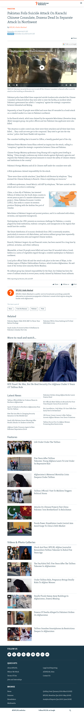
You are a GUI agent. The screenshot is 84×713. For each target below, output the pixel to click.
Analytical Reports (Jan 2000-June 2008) (57, 699)
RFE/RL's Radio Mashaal (18, 27)
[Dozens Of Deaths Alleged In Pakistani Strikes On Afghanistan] (19, 618)
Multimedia (11, 703)
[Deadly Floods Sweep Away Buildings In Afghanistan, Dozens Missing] (19, 601)
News (9, 691)
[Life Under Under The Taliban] (19, 448)
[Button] (74, 38)
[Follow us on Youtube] (9, 654)
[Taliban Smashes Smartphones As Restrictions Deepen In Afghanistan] (19, 634)
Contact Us (46, 676)
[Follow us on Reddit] (14, 654)
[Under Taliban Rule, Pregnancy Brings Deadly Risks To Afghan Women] (19, 585)
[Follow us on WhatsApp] (42, 654)
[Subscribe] (47, 654)
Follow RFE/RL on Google (47, 710)
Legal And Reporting (50, 668)
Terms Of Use (12, 676)
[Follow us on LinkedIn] (38, 654)
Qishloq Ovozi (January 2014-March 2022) (57, 691)
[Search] (70, 710)
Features (10, 695)
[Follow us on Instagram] (19, 654)
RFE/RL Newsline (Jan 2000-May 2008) (57, 695)
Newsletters (11, 699)
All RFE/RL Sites (48, 672)
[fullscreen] (75, 85)
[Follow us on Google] (24, 654)
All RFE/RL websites (18, 710)
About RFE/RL (12, 668)
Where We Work (13, 672)
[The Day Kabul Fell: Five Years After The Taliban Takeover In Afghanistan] (19, 569)
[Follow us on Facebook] (33, 654)
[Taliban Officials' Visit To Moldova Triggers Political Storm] (19, 496)
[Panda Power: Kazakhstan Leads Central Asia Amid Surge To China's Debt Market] (19, 529)
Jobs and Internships (14, 680)
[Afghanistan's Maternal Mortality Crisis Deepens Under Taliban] (19, 480)
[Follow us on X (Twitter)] (28, 654)
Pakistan (11, 9)
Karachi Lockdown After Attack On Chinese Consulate (31, 51)
